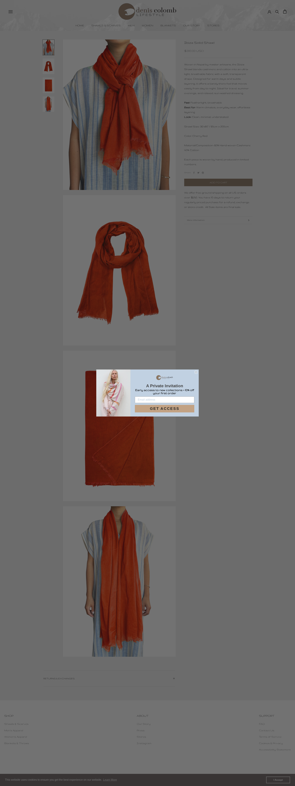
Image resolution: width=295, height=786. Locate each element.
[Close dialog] (196, 372)
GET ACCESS (164, 408)
